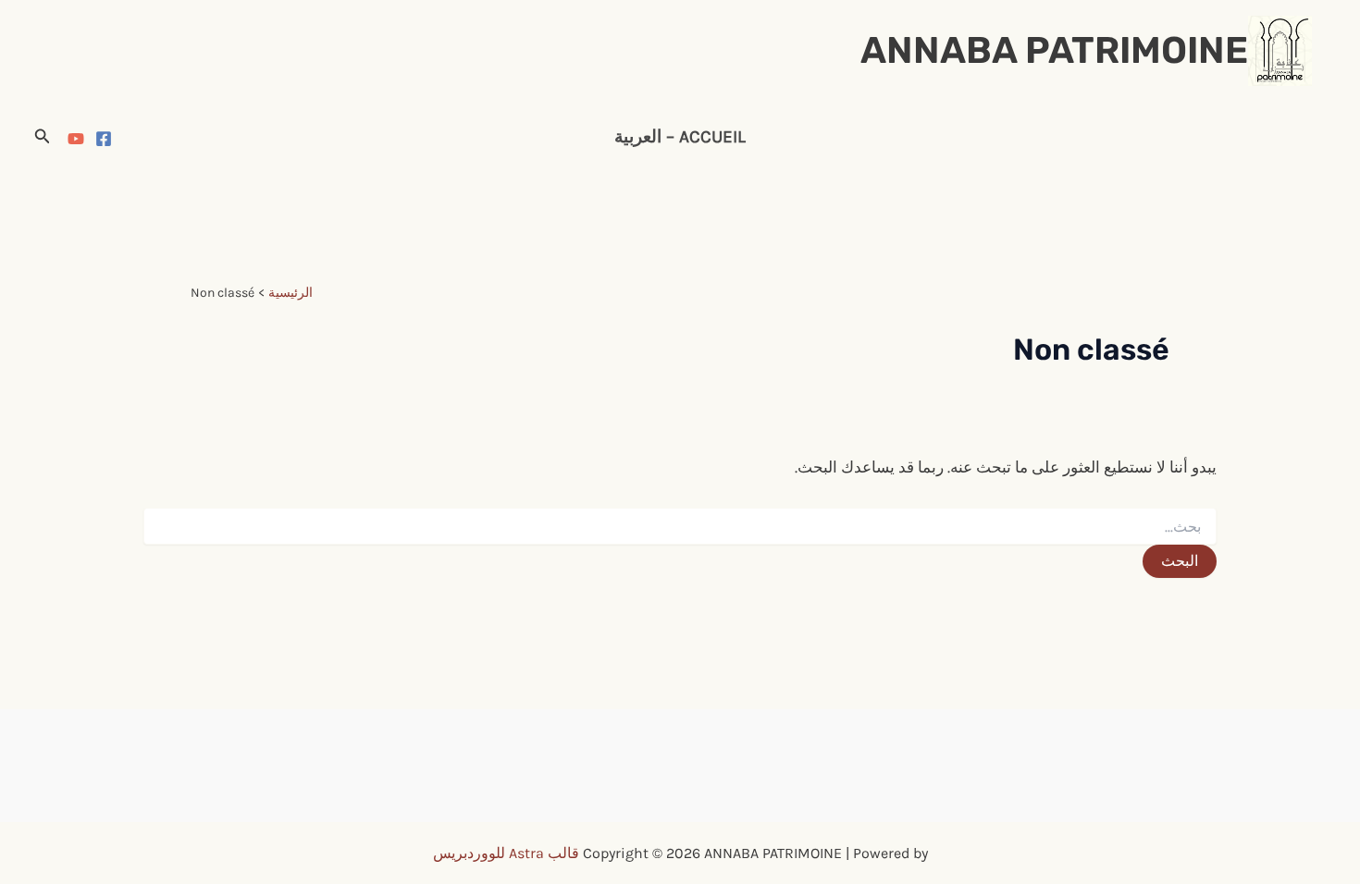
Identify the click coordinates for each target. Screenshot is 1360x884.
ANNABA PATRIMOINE (1054, 50)
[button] (40, 137)
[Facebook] (103, 138)
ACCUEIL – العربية (680, 137)
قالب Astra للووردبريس (506, 853)
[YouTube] (76, 138)
